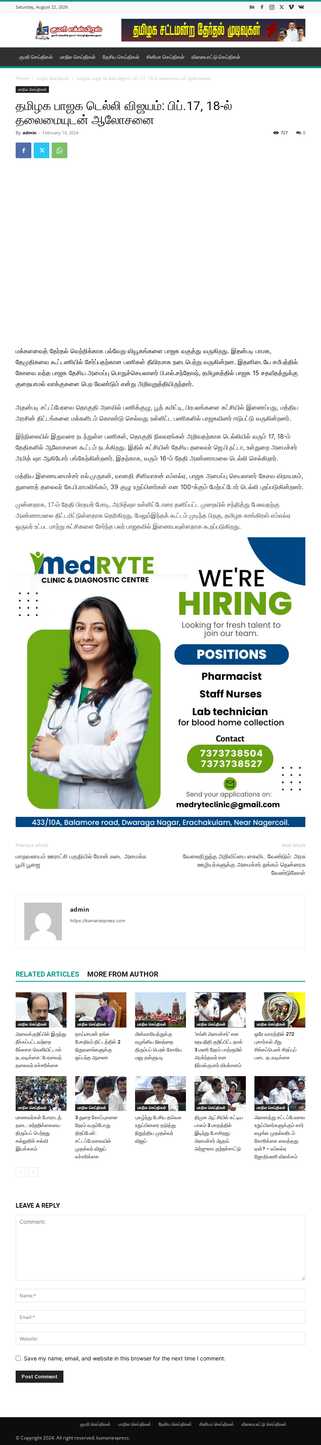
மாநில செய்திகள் (78, 56)
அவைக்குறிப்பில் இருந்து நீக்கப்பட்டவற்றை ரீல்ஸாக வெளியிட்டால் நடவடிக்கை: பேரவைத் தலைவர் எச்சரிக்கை (41, 1049)
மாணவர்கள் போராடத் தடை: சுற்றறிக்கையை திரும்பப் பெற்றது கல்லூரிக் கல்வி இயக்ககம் (38, 1133)
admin (29, 132)
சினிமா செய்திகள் (165, 56)
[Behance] (252, 7)
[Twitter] (281, 7)
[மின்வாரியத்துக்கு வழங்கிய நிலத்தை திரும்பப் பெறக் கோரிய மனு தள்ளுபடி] (160, 1010)
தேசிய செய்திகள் (121, 56)
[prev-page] (20, 1172)
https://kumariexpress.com (97, 920)
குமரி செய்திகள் (36, 56)
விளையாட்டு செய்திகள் (215, 56)
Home (22, 78)
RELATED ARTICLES (47, 974)
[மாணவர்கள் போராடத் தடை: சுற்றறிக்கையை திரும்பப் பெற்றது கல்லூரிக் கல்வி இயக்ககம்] (41, 1093)
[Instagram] (271, 7)
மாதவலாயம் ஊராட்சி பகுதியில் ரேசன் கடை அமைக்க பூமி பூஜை (81, 860)
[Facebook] (262, 7)
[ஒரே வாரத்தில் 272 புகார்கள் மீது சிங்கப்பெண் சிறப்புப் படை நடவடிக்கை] (279, 1010)
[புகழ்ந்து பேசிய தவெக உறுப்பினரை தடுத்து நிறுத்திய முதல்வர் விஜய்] (160, 1093)
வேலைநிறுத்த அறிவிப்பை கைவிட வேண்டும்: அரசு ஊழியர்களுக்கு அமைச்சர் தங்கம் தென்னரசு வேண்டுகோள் (244, 864)
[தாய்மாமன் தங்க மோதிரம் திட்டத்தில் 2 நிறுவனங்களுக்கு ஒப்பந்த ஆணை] (100, 1010)
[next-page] (33, 1172)
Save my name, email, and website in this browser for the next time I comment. (124, 1358)
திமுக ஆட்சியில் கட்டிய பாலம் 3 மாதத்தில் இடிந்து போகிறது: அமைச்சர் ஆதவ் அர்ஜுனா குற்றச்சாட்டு (219, 1133)
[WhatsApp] (59, 150)
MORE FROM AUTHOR (122, 974)
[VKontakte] (301, 7)
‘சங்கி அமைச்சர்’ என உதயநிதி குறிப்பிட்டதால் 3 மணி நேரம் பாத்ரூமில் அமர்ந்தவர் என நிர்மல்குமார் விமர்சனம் (219, 1049)
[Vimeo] (291, 7)
